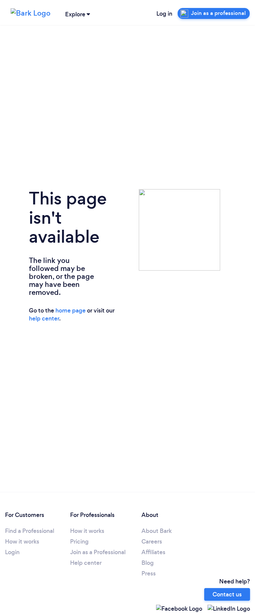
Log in (164, 14)
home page (70, 310)
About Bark (156, 531)
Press (148, 573)
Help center (86, 563)
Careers (151, 542)
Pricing (79, 542)
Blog (147, 563)
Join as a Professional (98, 552)
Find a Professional (29, 531)
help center (44, 318)
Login (12, 552)
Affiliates (153, 552)
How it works (22, 542)
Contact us (227, 594)
